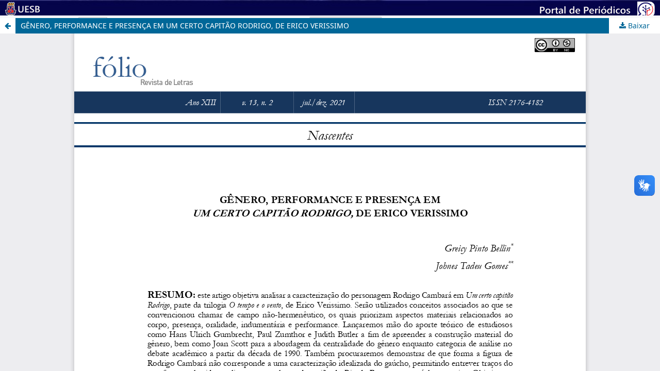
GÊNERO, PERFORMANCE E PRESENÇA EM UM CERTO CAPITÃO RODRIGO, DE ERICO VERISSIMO (185, 25)
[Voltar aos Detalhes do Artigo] (7, 25)
